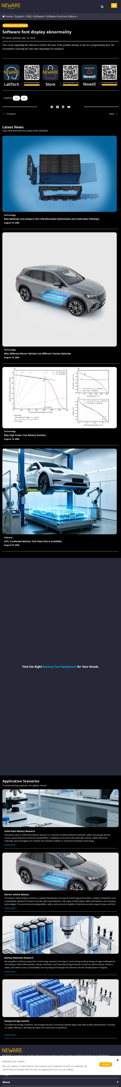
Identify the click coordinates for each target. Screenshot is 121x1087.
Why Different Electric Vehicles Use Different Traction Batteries (37, 353)
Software (38, 16)
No (24, 98)
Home (9, 16)
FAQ (29, 16)
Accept (105, 1064)
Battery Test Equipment (59, 667)
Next (112, 113)
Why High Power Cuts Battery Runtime (25, 435)
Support (19, 16)
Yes (16, 98)
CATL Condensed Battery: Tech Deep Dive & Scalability (33, 541)
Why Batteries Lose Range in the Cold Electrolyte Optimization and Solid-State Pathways (51, 218)
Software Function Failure (61, 16)
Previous (11, 113)
